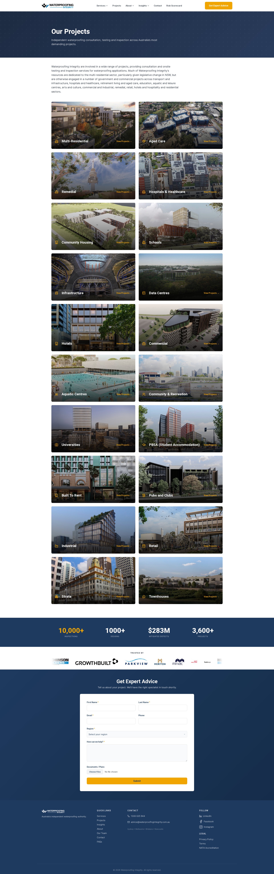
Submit (137, 781)
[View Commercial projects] (181, 327)
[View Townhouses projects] (181, 580)
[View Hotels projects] (93, 327)
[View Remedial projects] (93, 175)
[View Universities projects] (93, 428)
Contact (158, 5)
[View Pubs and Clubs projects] (181, 479)
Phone (141, 715)
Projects (116, 5)
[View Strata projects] (93, 580)
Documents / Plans (95, 767)
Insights (143, 5)
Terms (202, 843)
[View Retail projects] (181, 530)
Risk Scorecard (174, 5)
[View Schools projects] (181, 226)
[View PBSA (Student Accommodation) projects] (181, 428)
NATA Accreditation (209, 847)
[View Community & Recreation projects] (181, 378)
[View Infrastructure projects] (93, 277)
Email (90, 715)
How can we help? (96, 742)
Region (91, 729)
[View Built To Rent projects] (93, 479)
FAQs (99, 841)
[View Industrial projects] (93, 530)
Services (101, 5)
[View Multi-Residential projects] (93, 125)
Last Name (144, 702)
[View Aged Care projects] (181, 125)
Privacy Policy (206, 839)
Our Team (102, 833)
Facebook (209, 821)
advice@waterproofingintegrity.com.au (150, 822)
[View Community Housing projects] (93, 226)
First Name (92, 702)
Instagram (209, 827)
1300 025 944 (138, 816)
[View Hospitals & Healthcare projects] (181, 175)
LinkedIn (207, 816)
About (129, 5)
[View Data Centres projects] (181, 277)
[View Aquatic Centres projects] (93, 378)
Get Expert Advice (218, 5)
